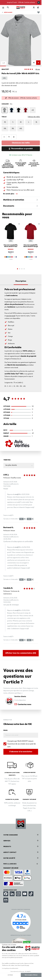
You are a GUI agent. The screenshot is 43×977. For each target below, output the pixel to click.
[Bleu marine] (16, 256)
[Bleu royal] (7, 256)
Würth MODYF (8, 12)
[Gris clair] (14, 256)
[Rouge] (26, 110)
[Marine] (12, 110)
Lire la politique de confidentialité (10, 968)
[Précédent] (34, 62)
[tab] (17, 268)
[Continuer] (38, 62)
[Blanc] (13, 256)
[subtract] (4, 137)
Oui (22, 519)
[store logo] (21, 7)
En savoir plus (8, 194)
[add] (13, 137)
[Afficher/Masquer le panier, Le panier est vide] (38, 7)
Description (21, 281)
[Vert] (9, 256)
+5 (33, 110)
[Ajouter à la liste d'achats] (38, 12)
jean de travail (10, 316)
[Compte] (34, 7)
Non (30, 519)
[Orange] (5, 256)
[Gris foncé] (10, 256)
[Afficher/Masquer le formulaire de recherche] (8, 7)
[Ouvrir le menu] (3, 8)
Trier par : (7, 460)
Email (5, 730)
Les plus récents (11, 465)
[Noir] (19, 110)
